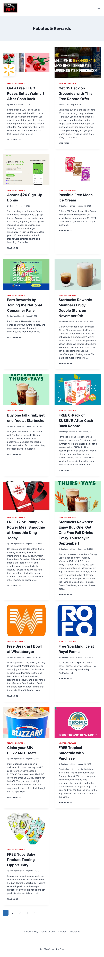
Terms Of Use (48, 931)
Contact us (74, 931)
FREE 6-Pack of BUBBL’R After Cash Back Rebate (76, 420)
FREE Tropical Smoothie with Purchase (71, 753)
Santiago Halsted (68, 206)
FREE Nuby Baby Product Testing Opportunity (21, 859)
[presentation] (26, 62)
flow (11, 105)
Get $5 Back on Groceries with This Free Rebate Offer (75, 93)
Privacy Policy (31, 931)
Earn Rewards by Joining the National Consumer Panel (24, 305)
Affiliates (61, 931)
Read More (14, 140)
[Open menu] (98, 8)
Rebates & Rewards (16, 83)
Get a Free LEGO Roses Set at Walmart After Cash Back (25, 93)
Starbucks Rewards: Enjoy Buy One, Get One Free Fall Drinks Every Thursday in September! (76, 532)
